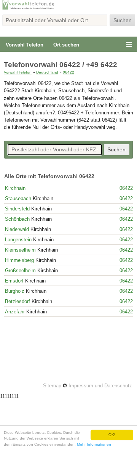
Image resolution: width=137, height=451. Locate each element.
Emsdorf (14, 281)
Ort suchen (66, 45)
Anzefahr (15, 312)
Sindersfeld (17, 209)
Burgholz (14, 291)
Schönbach (17, 219)
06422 (68, 72)
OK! (111, 435)
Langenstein (18, 239)
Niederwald (17, 229)
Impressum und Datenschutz (100, 385)
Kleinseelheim (20, 250)
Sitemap (52, 385)
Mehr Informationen (94, 444)
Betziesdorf (17, 301)
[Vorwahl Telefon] (68, 8)
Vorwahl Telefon (24, 45)
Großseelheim (20, 270)
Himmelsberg (19, 260)
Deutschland (47, 72)
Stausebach (18, 198)
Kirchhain (15, 188)
